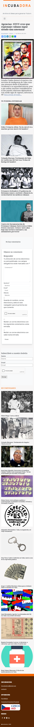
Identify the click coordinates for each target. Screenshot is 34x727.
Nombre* (6, 283)
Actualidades (4, 33)
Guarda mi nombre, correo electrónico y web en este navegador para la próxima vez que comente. (15, 303)
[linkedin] (9, 718)
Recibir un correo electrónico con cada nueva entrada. (16, 333)
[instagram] (7, 718)
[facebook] (2, 718)
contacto (3, 689)
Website (6, 293)
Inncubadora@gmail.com (8, 686)
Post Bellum (4, 698)
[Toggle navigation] (4, 18)
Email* (6, 288)
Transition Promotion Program (10, 702)
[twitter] (4, 718)
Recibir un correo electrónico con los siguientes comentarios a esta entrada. (16, 324)
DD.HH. (11, 33)
